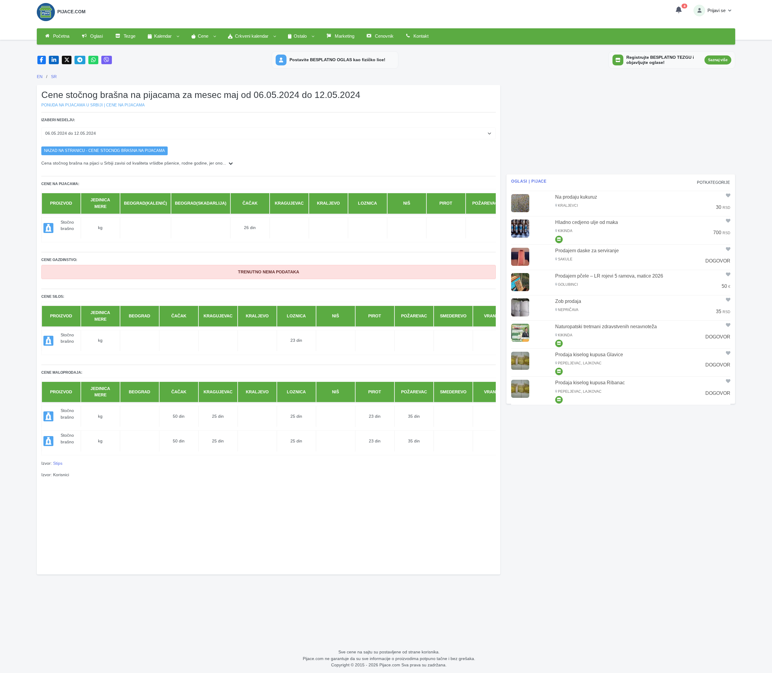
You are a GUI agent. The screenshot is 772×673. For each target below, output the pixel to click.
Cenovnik (384, 36)
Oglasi (96, 36)
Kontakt (420, 36)
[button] (163, 36)
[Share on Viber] (106, 60)
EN (40, 76)
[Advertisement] (269, 525)
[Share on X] (67, 60)
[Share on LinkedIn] (54, 60)
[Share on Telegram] (79, 60)
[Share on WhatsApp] (93, 60)
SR (54, 76)
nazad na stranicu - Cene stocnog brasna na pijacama (104, 151)
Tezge (128, 36)
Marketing (344, 36)
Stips (57, 463)
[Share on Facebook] (41, 60)
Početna (60, 36)
